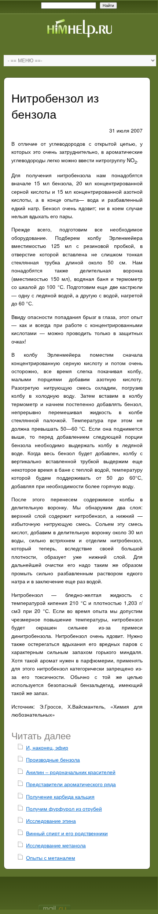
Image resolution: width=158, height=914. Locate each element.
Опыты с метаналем (50, 857)
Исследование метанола (56, 845)
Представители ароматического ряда (71, 784)
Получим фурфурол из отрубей (64, 808)
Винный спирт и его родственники (67, 833)
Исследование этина (51, 820)
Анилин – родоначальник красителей (70, 772)
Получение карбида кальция (60, 796)
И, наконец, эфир (47, 747)
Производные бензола (53, 759)
